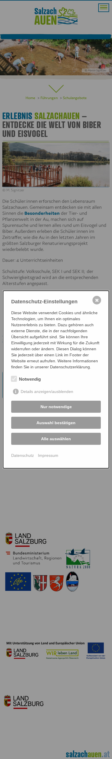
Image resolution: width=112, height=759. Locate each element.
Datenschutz (22, 455)
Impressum (48, 455)
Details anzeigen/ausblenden (47, 391)
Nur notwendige (56, 406)
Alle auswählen (56, 438)
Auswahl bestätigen (56, 422)
